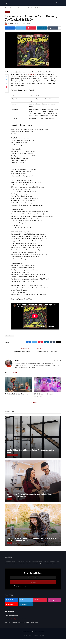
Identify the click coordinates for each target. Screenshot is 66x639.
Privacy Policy (43, 586)
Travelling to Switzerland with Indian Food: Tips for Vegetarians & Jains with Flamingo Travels (32, 539)
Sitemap (42, 635)
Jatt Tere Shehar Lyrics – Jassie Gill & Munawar (46, 352)
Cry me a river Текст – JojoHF (22, 351)
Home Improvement (12, 455)
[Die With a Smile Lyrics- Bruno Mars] (18, 384)
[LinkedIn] (7, 83)
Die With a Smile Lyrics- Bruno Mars (16, 394)
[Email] (7, 91)
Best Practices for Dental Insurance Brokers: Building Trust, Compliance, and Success (29, 495)
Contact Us (35, 635)
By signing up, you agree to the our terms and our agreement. (33, 586)
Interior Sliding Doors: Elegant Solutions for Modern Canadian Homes (30, 451)
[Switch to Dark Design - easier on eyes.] (57, 3)
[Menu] (7, 3)
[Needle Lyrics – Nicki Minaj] (47, 384)
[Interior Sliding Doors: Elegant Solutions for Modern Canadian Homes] (33, 437)
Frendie (11, 23)
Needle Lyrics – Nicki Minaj (43, 394)
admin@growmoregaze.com (18, 619)
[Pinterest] (7, 87)
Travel (9, 543)
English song (32, 74)
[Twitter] (7, 80)
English (7, 12)
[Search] (59, 3)
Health (9, 499)
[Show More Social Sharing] (59, 28)
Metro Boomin (9, 336)
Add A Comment (33, 402)
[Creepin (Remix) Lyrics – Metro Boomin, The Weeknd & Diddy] (33, 50)
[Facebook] (7, 76)
